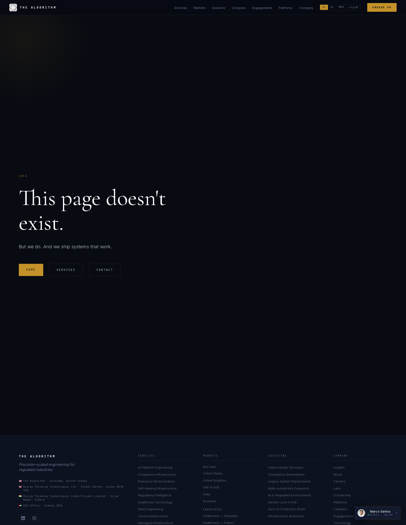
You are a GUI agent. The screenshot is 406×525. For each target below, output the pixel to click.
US (324, 7)
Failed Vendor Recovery (285, 467)
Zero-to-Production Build (286, 509)
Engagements (262, 8)
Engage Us (381, 7)
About (337, 474)
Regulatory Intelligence (155, 495)
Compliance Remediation (286, 474)
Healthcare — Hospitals (220, 516)
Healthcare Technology (155, 502)
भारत (341, 7)
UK (332, 7)
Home (31, 270)
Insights (339, 467)
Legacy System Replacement (289, 481)
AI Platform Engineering (155, 467)
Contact (105, 270)
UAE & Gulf (211, 487)
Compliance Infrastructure (157, 474)
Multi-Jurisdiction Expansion (288, 488)
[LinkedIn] (23, 518)
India (206, 494)
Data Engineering (150, 509)
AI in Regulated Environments (289, 495)
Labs (336, 488)
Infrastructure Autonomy (286, 516)
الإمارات (353, 7)
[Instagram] (34, 518)
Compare (239, 8)
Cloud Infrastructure (153, 516)
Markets (199, 8)
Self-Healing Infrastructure (157, 488)
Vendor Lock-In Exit (282, 502)
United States (213, 473)
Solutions (218, 8)
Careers (339, 481)
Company (306, 8)
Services (180, 8)
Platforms (286, 8)
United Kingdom (214, 480)
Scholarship (342, 495)
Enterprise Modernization (156, 481)
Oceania (209, 501)
